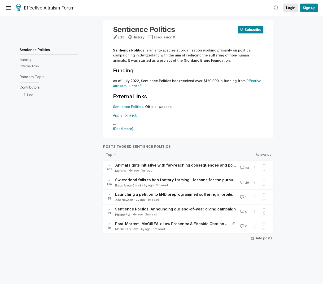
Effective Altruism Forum (49, 8)
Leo (30, 95)
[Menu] (8, 8)
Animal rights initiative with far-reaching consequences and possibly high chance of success (202, 165)
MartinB (120, 170)
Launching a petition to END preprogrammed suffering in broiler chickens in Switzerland (197, 194)
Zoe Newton (124, 200)
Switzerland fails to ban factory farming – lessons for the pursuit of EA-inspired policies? (197, 179)
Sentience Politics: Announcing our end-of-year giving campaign (175, 209)
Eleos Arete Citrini (128, 185)
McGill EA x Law (126, 229)
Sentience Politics (35, 50)
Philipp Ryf (122, 214)
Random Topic (32, 77)
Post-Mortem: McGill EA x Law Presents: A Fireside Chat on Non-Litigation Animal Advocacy (200, 223)
